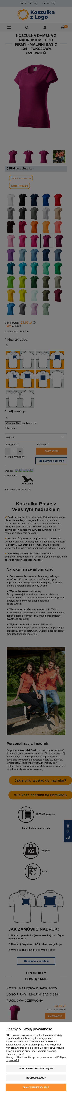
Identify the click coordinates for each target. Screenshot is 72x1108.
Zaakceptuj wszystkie (36, 1087)
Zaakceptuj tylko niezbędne (36, 1068)
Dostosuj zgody (36, 1078)
